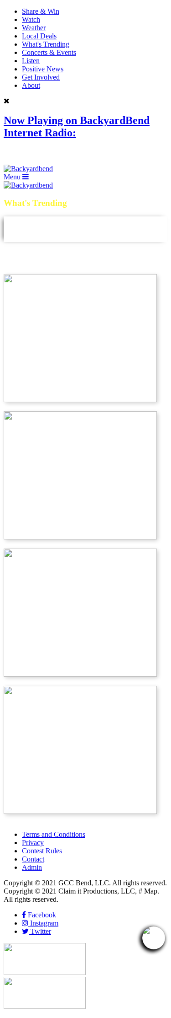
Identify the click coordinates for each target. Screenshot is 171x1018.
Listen (31, 61)
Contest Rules (42, 851)
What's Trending (45, 44)
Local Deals (39, 36)
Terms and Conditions (53, 834)
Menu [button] (13, 177)
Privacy (33, 842)
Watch (31, 19)
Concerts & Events (49, 52)
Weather (34, 28)
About (31, 85)
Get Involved (41, 77)
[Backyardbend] (28, 168)
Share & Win (40, 11)
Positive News (42, 69)
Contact (33, 859)
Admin (32, 867)
